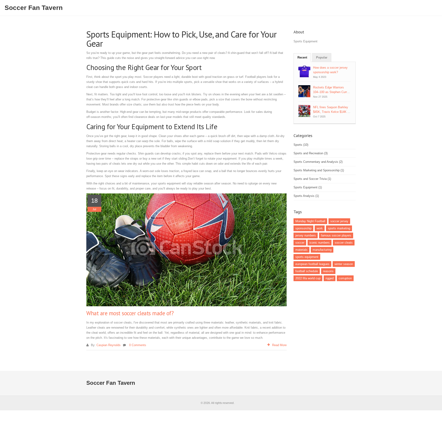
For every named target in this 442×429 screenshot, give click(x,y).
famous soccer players (336, 235)
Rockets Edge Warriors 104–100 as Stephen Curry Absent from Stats (331, 92)
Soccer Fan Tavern (34, 7)
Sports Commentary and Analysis (318, 161)
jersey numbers (305, 235)
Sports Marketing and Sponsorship (319, 170)
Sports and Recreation (311, 153)
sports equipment (306, 257)
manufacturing (322, 249)
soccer (299, 242)
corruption (345, 278)
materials (301, 249)
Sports (301, 144)
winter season (343, 264)
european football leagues (312, 264)
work (320, 228)
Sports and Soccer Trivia (312, 179)
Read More (279, 345)
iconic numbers (319, 242)
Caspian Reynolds (108, 345)
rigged (330, 278)
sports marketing (339, 228)
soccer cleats (344, 242)
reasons (328, 271)
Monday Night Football (310, 221)
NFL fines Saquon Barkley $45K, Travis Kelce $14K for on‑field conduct (332, 111)
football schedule (306, 271)
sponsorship (303, 228)
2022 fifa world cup (307, 278)
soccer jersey (339, 221)
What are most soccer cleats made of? (130, 313)
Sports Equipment (308, 187)
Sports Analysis (306, 196)
